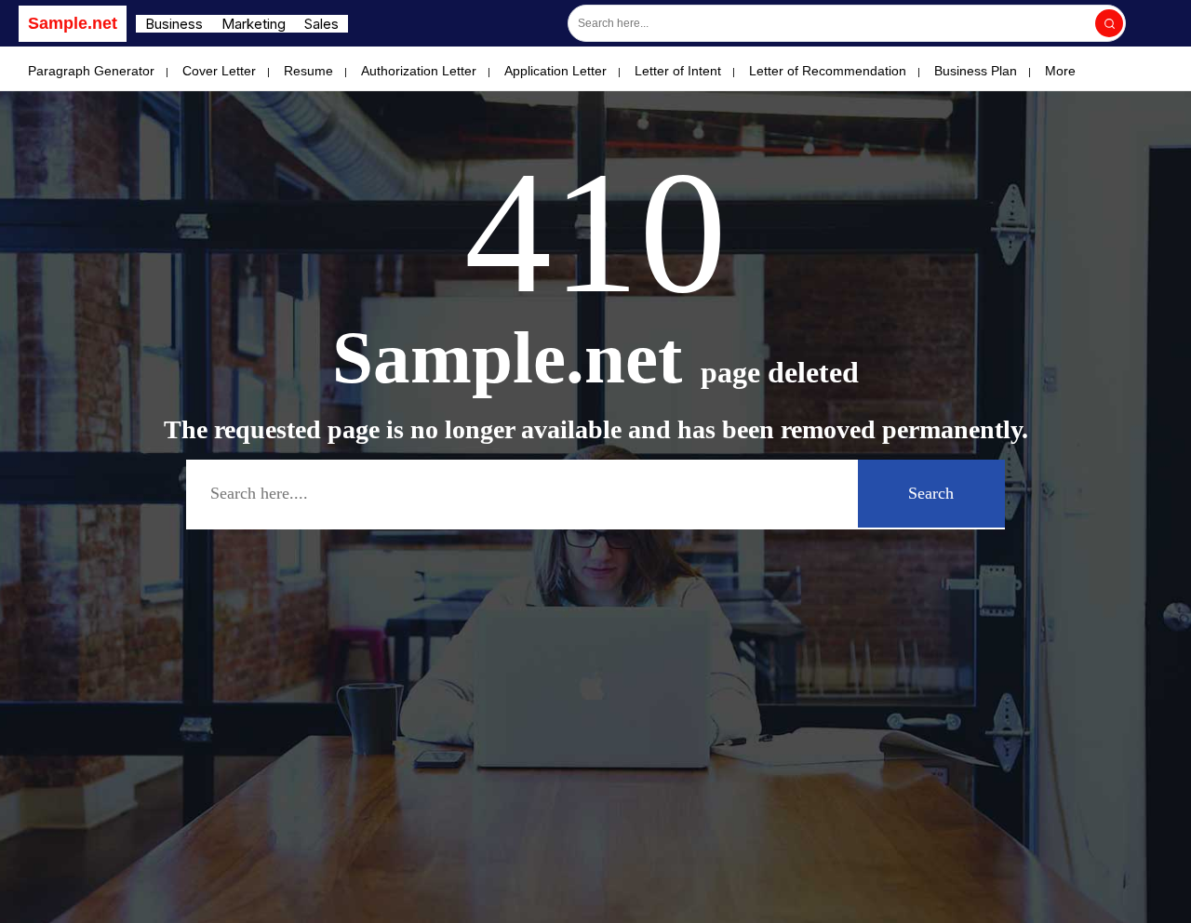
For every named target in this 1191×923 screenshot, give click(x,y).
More (1060, 70)
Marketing (253, 24)
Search (931, 493)
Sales (321, 24)
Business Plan (975, 70)
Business (174, 24)
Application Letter (555, 70)
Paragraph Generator (91, 70)
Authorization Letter (418, 70)
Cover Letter (219, 70)
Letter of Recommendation (827, 70)
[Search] (1109, 23)
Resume (308, 70)
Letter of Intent (678, 70)
